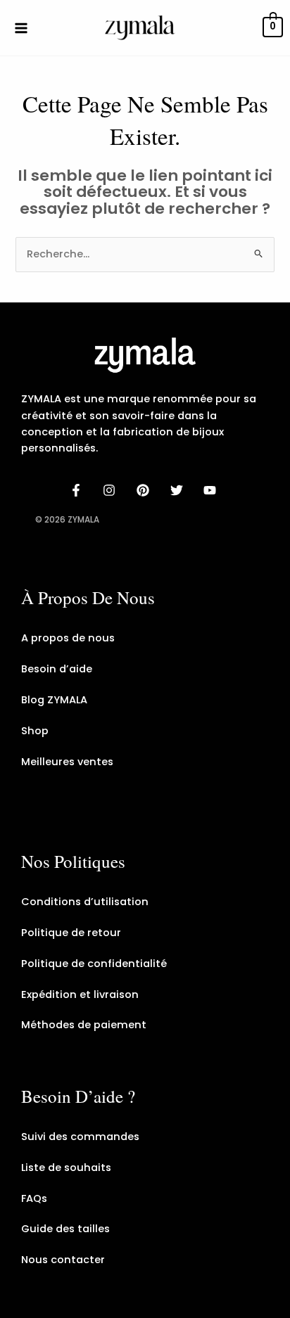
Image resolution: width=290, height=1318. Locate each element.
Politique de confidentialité (94, 963)
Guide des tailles (65, 1229)
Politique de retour (71, 933)
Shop (35, 731)
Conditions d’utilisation (85, 902)
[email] (212, 490)
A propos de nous (68, 638)
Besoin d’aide (56, 669)
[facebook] (78, 490)
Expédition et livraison (80, 994)
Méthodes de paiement (83, 1025)
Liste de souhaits (66, 1167)
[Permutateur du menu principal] (21, 27)
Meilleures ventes (67, 762)
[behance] (145, 490)
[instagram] (112, 490)
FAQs (34, 1198)
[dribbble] (178, 490)
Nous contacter (63, 1260)
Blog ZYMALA (54, 700)
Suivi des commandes (80, 1137)
